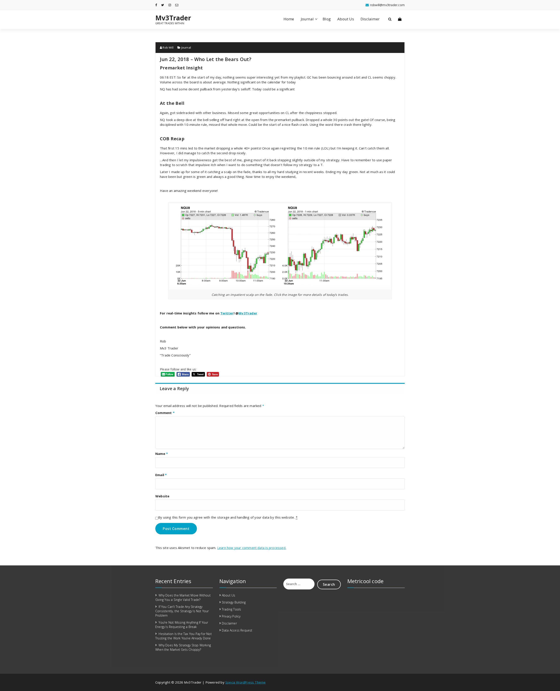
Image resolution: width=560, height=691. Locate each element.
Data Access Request (237, 630)
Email (161, 475)
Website (162, 496)
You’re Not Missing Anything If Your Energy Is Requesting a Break (181, 624)
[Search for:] (299, 584)
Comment (165, 412)
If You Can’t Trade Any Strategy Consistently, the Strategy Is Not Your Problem (182, 611)
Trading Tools (231, 609)
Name (161, 453)
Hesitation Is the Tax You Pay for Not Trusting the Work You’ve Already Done (183, 636)
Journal (307, 18)
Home (289, 18)
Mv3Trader (173, 18)
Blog (327, 18)
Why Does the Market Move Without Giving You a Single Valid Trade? (183, 597)
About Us (345, 18)
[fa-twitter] (162, 5)
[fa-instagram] (169, 5)
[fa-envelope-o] (176, 5)
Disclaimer (370, 18)
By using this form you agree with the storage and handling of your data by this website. (228, 517)
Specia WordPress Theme (245, 682)
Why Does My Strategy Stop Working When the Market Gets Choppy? (183, 647)
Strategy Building (234, 602)
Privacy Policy (231, 616)
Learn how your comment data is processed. (251, 547)
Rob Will (167, 47)
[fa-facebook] (156, 5)
